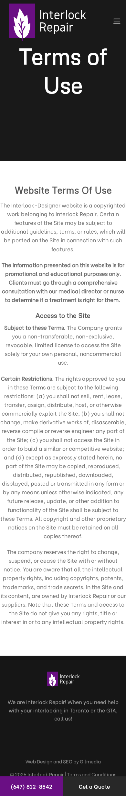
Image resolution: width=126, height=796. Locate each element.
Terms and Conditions (91, 774)
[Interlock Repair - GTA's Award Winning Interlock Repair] (50, 21)
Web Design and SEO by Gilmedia (63, 761)
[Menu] (117, 21)
